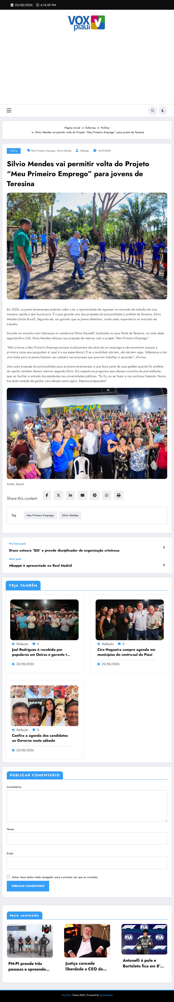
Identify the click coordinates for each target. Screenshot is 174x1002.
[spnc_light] (162, 110)
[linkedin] (70, 495)
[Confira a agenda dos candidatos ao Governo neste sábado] (44, 706)
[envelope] (82, 495)
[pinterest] (94, 495)
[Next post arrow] (164, 565)
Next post (15, 559)
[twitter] (58, 495)
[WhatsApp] (106, 495)
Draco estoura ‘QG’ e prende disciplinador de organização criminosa (64, 550)
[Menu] (9, 110)
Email (10, 853)
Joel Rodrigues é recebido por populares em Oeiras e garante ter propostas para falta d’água (41, 652)
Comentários (14, 787)
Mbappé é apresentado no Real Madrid (40, 565)
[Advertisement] (87, 70)
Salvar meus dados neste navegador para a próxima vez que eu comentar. (55, 877)
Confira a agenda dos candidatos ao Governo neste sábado (40, 738)
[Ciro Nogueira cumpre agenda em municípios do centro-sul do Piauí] (130, 619)
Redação (84, 150)
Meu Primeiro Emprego (43, 150)
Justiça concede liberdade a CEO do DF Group (27, 966)
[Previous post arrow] (164, 547)
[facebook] (47, 495)
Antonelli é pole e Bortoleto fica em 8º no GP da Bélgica (84, 963)
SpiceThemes (106, 994)
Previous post (17, 543)
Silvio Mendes (64, 150)
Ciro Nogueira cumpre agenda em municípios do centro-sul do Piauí (126, 652)
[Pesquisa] (152, 110)
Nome (10, 829)
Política (13, 150)
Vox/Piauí (67, 994)
